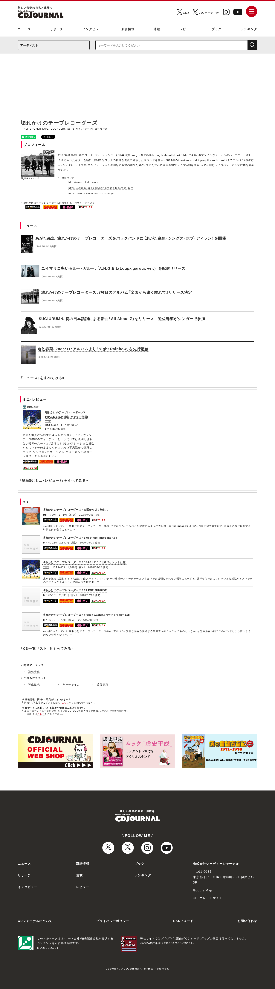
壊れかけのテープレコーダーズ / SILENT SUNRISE (75, 590)
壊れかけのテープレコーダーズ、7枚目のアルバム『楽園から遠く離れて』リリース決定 (116, 292)
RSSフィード (183, 920)
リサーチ (56, 29)
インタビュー (92, 29)
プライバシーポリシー (112, 920)
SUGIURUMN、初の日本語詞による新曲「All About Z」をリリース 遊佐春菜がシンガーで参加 (122, 318)
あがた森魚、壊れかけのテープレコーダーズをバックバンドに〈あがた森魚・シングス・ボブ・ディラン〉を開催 (130, 238)
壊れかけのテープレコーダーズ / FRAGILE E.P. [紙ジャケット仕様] (85, 562)
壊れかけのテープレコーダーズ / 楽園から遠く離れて (75, 509)
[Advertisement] (137, 86)
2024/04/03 (86, 514)
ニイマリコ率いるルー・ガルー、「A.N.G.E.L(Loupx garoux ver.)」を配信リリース (113, 268)
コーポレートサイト (208, 897)
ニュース (24, 29)
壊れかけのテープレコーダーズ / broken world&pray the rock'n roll (86, 615)
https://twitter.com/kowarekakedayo (91, 193)
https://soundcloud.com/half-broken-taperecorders (100, 188)
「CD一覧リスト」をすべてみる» (47, 648)
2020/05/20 (87, 542)
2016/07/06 (87, 595)
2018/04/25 (52, 429)
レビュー (185, 29)
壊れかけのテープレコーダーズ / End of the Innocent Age (80, 537)
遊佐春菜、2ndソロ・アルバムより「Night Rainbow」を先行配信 (93, 348)
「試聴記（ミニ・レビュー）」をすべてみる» (54, 480)
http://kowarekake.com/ (83, 182)
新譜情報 (128, 29)
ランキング (249, 29)
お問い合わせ (247, 920)
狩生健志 (34, 684)
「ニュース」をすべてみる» (42, 377)
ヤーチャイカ (71, 684)
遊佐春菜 (34, 671)
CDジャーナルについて (35, 920)
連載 (157, 29)
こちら (65, 702)
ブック (217, 29)
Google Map (202, 890)
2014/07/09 (85, 620)
